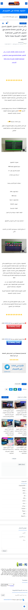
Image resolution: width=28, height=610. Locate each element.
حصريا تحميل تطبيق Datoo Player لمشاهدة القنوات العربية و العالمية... (10, 17)
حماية (24, 503)
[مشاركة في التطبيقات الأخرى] (6, 389)
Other (24, 490)
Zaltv (24, 513)
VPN (24, 498)
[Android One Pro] (14, 3)
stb (24, 495)
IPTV (24, 493)
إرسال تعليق (22, 464)
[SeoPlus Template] (23, 600)
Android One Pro (7, 599)
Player (23, 511)
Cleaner (23, 508)
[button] (20, 389)
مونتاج (23, 506)
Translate (11, 586)
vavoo (23, 500)
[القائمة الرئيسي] (26, 3)
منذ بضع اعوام (22, 409)
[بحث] (2, 3)
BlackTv (23, 516)
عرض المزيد (5, 397)
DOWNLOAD (7, 323)
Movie (23, 488)
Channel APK (23, 23)
